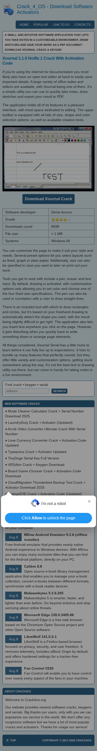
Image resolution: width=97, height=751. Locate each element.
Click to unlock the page (48, 518)
